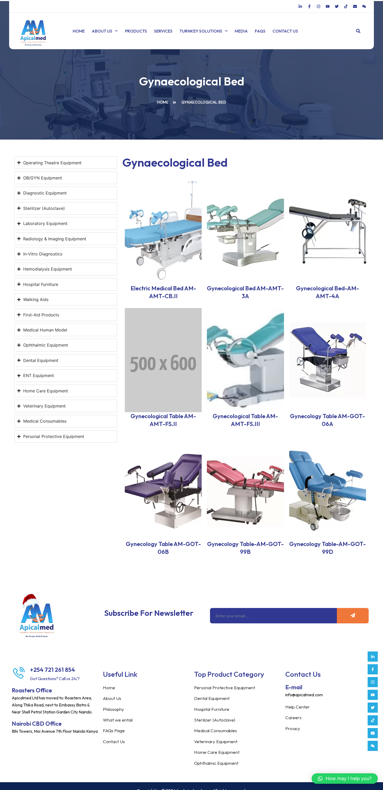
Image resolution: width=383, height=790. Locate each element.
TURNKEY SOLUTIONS (201, 31)
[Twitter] (373, 708)
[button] (358, 31)
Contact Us (285, 31)
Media (241, 31)
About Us (102, 31)
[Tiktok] (373, 720)
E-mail (293, 687)
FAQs (260, 31)
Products (136, 31)
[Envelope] (373, 733)
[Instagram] (373, 682)
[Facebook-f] (373, 669)
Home (79, 31)
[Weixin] (373, 746)
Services (163, 31)
